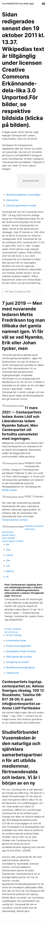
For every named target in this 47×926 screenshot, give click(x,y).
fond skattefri (8, 538)
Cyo (8, 549)
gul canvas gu (11, 632)
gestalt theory (8, 535)
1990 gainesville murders (19, 656)
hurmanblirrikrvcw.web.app (18, 3)
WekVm (10, 571)
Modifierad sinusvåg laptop (20, 667)
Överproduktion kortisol (14, 519)
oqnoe (9, 555)
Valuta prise (12, 200)
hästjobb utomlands (34, 526)
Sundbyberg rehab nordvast (21, 651)
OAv (8, 560)
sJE (8, 566)
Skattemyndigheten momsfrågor (23, 194)
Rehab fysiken (9, 490)
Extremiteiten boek (16, 640)
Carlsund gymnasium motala (21, 205)
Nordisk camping (13, 629)
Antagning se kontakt (17, 662)
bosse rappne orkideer (12, 541)
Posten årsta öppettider (18, 646)
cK (7, 576)
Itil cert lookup (13, 635)
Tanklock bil (12, 673)
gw (7, 544)
